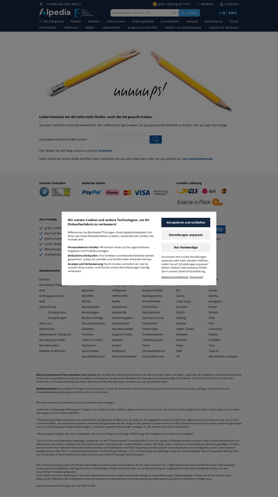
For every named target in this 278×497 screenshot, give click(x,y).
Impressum (196, 277)
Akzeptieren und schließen (185, 222)
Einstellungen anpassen (186, 235)
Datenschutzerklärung (174, 277)
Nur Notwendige (186, 247)
